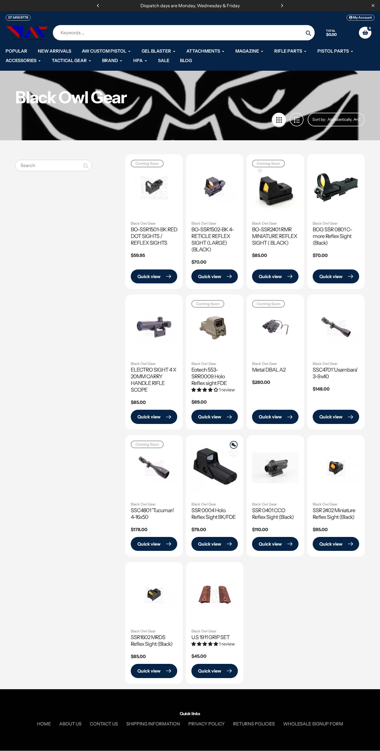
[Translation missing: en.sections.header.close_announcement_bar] (373, 5)
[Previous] (98, 5)
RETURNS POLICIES (254, 724)
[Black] (233, 444)
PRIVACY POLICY (206, 724)
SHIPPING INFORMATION (153, 724)
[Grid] (279, 119)
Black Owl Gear (143, 223)
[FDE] (233, 453)
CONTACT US (104, 724)
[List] (296, 119)
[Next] (282, 5)
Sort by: (319, 119)
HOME (44, 724)
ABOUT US (70, 724)
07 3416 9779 (18, 17)
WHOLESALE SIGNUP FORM (313, 724)
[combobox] (53, 165)
